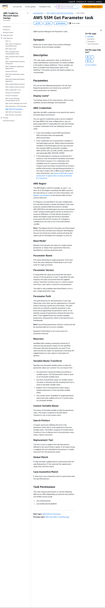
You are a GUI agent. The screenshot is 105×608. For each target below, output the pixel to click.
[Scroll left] (11, 6)
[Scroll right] (55, 6)
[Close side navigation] (27, 13)
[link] (80, 13)
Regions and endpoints (42, 195)
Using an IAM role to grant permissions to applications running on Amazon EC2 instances (54, 175)
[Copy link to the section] (31, 40)
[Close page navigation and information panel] (101, 30)
